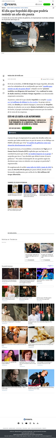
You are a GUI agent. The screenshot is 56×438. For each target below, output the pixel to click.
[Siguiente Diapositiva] (53, 253)
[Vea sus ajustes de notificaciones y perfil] (52, 4)
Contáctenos (19, 428)
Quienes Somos (12, 428)
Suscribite (47, 4)
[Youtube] (26, 423)
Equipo (29, 428)
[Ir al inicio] (10, 4)
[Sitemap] (37, 423)
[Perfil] (28, 420)
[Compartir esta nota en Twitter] (3, 80)
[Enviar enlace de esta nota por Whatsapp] (3, 84)
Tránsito (44, 428)
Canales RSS (5, 428)
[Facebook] (18, 423)
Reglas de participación (36, 428)
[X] (22, 423)
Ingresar (39, 4)
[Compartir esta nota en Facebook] (3, 76)
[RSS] (34, 423)
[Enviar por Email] (3, 89)
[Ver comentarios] (53, 8)
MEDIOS (4, 7)
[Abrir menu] (3, 4)
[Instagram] (30, 423)
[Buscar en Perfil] (53, 1)
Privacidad (25, 428)
